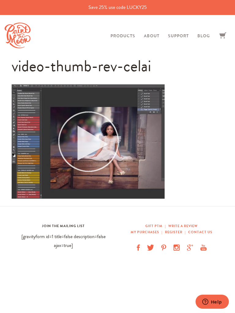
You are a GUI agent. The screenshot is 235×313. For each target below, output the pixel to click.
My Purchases (145, 232)
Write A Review (183, 225)
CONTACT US (200, 232)
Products (122, 36)
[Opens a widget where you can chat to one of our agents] (212, 302)
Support (178, 36)
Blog (203, 36)
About (151, 36)
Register (173, 232)
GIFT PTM (154, 225)
